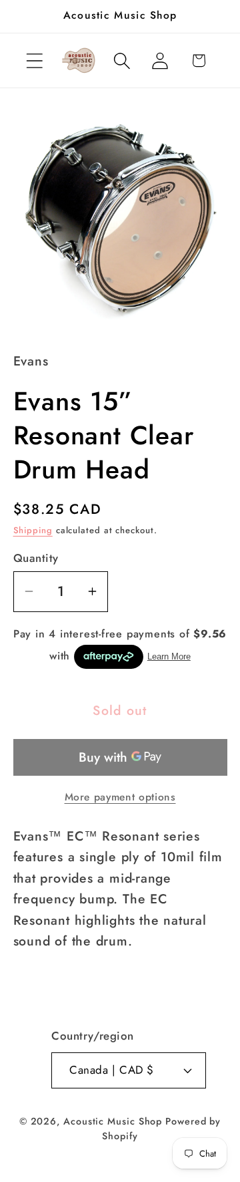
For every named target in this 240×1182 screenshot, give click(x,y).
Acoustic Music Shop (112, 1121)
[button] (34, 60)
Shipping (33, 530)
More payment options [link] (120, 797)
